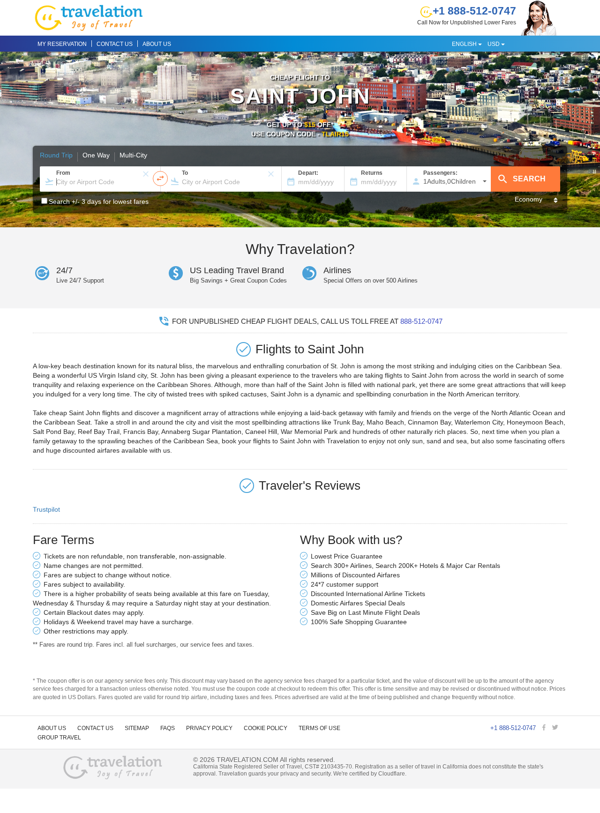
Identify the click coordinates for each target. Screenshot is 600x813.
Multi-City (133, 155)
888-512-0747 (421, 321)
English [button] (465, 44)
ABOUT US (156, 44)
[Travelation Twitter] (556, 727)
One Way (96, 155)
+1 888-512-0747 (474, 11)
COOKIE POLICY (265, 728)
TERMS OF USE (319, 728)
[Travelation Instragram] (564, 727)
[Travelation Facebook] (545, 727)
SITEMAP (137, 728)
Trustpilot (46, 509)
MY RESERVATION (62, 44)
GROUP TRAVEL (59, 737)
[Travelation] (113, 768)
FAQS (167, 728)
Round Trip (56, 155)
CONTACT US (115, 44)
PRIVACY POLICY (209, 728)
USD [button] (494, 44)
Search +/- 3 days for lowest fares (99, 201)
